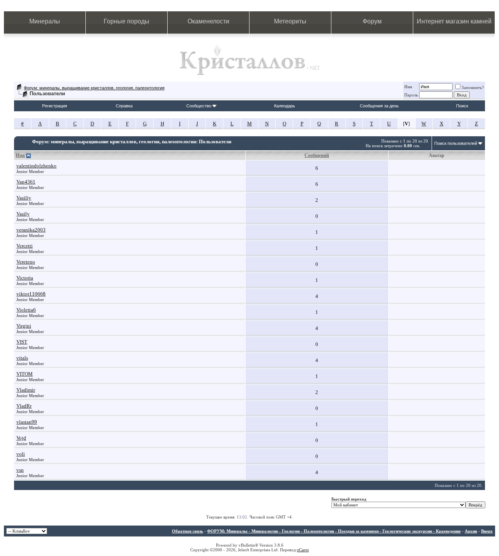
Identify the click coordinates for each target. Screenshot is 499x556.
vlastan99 (26, 422)
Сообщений (316, 155)
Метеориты (290, 21)
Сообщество (198, 105)
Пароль (411, 95)
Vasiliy (23, 198)
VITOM (24, 374)
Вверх (487, 531)
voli (20, 454)
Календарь (284, 105)
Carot (304, 549)
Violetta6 (26, 310)
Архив (471, 531)
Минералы (44, 21)
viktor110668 (31, 294)
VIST (21, 342)
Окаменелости (208, 21)
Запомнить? (473, 87)
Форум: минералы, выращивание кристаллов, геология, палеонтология (94, 88)
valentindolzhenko (36, 166)
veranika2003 (31, 230)
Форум (372, 21)
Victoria (24, 278)
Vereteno (25, 262)
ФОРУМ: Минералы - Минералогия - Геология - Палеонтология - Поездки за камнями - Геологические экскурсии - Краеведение (334, 531)
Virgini (23, 326)
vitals (22, 358)
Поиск (462, 105)
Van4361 (25, 182)
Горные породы (126, 21)
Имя (408, 86)
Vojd (21, 438)
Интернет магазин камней (454, 21)
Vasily (23, 214)
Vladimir (25, 390)
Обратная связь (187, 531)
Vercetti (24, 246)
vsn (20, 470)
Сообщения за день (379, 105)
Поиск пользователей (455, 143)
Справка (124, 105)
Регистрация (54, 105)
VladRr (24, 406)
